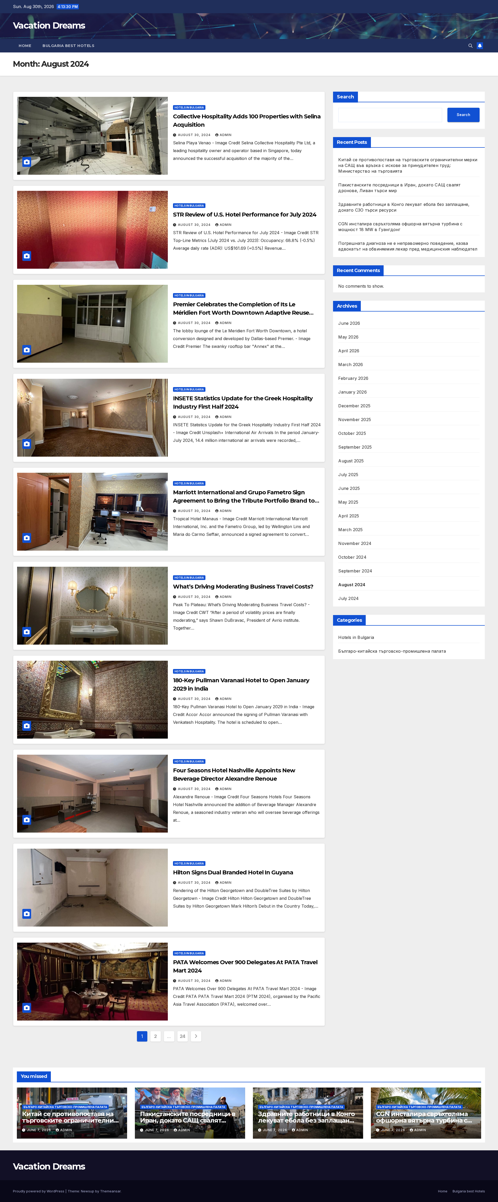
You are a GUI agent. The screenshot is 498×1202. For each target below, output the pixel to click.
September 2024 (355, 571)
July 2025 (348, 474)
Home (25, 45)
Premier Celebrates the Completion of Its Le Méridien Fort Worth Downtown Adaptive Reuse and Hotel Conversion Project (241, 313)
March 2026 (350, 364)
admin (226, 135)
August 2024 (351, 585)
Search (345, 97)
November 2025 (354, 419)
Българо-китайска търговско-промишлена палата (392, 651)
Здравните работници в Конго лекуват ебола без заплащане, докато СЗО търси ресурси (306, 1120)
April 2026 (348, 351)
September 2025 (355, 447)
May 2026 (348, 337)
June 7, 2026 (39, 1130)
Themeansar (110, 1191)
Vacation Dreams (49, 25)
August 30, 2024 (195, 135)
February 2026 (353, 378)
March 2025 (350, 529)
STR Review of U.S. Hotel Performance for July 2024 (244, 214)
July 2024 (348, 598)
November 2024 (354, 543)
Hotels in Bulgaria (189, 107)
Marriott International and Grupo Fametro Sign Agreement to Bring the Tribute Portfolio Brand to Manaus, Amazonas (244, 500)
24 (182, 1036)
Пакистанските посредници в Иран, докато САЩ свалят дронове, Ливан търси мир (187, 1120)
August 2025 (351, 461)
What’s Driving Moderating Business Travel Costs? (243, 586)
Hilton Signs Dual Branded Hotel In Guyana (233, 872)
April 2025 (348, 516)
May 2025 (348, 502)
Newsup (87, 1191)
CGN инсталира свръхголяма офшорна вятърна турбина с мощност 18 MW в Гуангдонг (422, 1120)
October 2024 (352, 557)
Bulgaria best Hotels (68, 45)
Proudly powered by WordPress (39, 1191)
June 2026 (349, 323)
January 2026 (352, 392)
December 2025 (354, 406)
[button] (470, 45)
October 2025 (352, 433)
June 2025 (349, 488)
